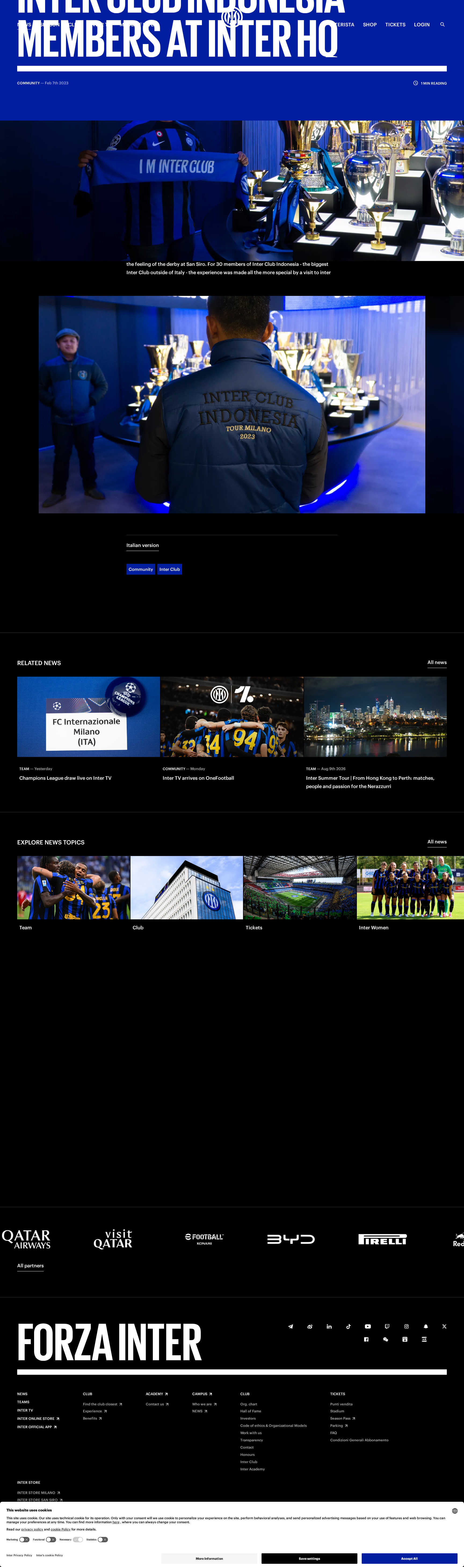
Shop (370, 24)
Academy (154, 1394)
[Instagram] (406, 1326)
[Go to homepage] (232, 18)
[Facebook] (366, 1339)
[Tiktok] (348, 1326)
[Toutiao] (424, 1339)
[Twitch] (387, 1326)
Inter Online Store (36, 1419)
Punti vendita (341, 1404)
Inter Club (170, 569)
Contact (247, 1447)
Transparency (251, 1440)
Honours (247, 1455)
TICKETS (395, 24)
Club (87, 1394)
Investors (248, 1418)
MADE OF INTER (138, 24)
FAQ (333, 1433)
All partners (30, 1266)
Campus (199, 1394)
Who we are (202, 1404)
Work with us (251, 1433)
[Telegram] (290, 1326)
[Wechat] (385, 1339)
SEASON (50, 24)
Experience (92, 1411)
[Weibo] (310, 1326)
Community (141, 569)
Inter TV (100, 24)
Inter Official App (34, 1427)
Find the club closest (100, 1404)
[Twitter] (444, 1326)
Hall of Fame (250, 1411)
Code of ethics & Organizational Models (273, 1426)
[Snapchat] (426, 1326)
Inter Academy (252, 1469)
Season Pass (340, 1418)
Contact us (155, 1404)
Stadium (337, 1411)
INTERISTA (341, 24)
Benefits (90, 1418)
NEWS (24, 24)
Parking (336, 1426)
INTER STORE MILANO (36, 1493)
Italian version (142, 545)
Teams (23, 1402)
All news (437, 662)
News (22, 1394)
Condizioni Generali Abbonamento (359, 1440)
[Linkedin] (329, 1326)
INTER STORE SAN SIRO (37, 1500)
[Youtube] (368, 1326)
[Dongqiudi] (405, 1339)
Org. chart (248, 1404)
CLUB (74, 24)
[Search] (442, 24)
